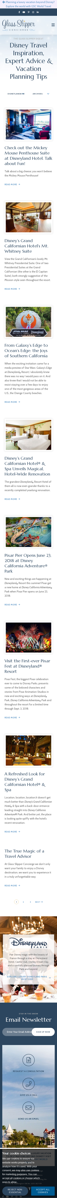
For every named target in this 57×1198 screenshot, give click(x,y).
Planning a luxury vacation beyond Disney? (30, 2)
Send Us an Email (28, 1118)
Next (38, 902)
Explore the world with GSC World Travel (28, 6)
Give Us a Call (28, 1095)
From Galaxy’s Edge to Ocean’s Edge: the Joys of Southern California (26, 350)
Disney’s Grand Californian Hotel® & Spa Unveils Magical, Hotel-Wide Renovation (27, 466)
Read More (11, 184)
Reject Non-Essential (15, 1191)
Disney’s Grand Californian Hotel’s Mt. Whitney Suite (26, 246)
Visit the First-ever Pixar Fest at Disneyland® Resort (27, 666)
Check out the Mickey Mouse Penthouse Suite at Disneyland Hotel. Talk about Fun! (28, 155)
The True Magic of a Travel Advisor (24, 853)
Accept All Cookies (43, 1191)
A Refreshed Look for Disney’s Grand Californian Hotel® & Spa (25, 781)
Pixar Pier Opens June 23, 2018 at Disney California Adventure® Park (28, 563)
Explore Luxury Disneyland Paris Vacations (27, 977)
